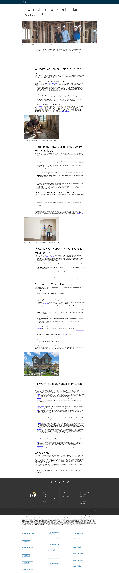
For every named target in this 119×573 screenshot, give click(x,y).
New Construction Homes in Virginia (78, 560)
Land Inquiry (82, 503)
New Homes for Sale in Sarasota (26, 556)
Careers (63, 499)
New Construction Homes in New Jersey (53, 552)
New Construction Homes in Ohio (77, 528)
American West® (46, 499)
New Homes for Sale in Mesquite (51, 550)
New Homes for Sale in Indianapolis (26, 570)
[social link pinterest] (51, 44)
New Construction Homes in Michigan (53, 540)
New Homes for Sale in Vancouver (77, 566)
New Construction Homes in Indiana (27, 569)
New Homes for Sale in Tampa (25, 557)
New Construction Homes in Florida (27, 547)
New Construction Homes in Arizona (27, 528)
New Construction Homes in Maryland (53, 532)
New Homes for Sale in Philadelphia (77, 538)
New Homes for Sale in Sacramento (26, 540)
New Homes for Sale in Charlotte (51, 565)
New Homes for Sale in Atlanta (25, 562)
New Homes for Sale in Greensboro (52, 566)
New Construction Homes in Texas (78, 553)
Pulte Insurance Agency (66, 496)
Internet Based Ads (83, 494)
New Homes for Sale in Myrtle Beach (77, 547)
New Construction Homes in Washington (79, 564)
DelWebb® (45, 494)
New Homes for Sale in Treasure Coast (26, 558)
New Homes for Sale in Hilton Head (77, 546)
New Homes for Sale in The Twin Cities (52, 545)
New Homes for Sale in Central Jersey (52, 556)
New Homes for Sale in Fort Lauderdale (26, 548)
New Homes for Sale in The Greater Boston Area (53, 538)
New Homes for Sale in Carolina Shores (52, 564)
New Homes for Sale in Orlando (26, 554)
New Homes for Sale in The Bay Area (26, 534)
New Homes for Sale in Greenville (77, 545)
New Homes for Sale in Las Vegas (51, 549)
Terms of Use (49, 510)
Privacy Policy (57, 510)
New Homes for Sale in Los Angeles (26, 535)
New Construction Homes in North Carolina (54, 563)
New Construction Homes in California (28, 533)
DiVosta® (45, 496)
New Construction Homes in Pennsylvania (79, 537)
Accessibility (82, 499)
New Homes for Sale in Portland (76, 534)
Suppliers (82, 496)
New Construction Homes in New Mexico (53, 558)
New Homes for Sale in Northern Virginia (77, 561)
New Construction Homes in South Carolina (79, 540)
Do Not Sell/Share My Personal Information (88, 501)
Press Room (82, 498)
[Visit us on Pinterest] (59, 482)
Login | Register (79, 1)
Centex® (44, 492)
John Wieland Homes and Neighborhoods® (51, 498)
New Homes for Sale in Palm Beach (26, 555)
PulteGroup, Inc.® (46, 501)
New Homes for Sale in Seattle (76, 565)
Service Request (93, 1)
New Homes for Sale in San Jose (26, 541)
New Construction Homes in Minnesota (53, 544)
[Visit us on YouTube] (64, 482)
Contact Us (86, 1)
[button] (33, 2)
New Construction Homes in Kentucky (53, 528)
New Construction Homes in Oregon (78, 533)
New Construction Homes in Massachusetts (54, 537)
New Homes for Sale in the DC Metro (52, 534)
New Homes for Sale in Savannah (26, 563)
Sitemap (63, 501)
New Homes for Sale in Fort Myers (26, 549)
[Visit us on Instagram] (68, 482)
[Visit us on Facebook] (51, 482)
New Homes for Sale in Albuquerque (52, 559)
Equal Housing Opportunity (85, 492)
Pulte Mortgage (65, 492)
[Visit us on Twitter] (55, 482)
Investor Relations (65, 498)
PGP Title (63, 494)
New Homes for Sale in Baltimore (51, 533)
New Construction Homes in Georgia (27, 561)
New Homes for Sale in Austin (76, 554)
